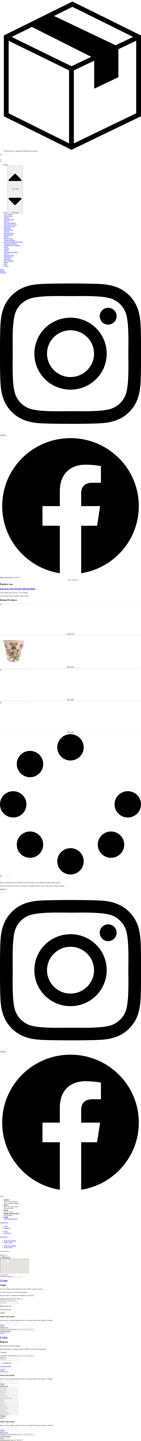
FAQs (5, 1226)
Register (3, 1416)
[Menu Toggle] (1, 160)
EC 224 (70, 667)
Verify (2, 1325)
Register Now (4, 1371)
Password (3, 1357)
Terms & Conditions (10, 1241)
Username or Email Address (8, 1329)
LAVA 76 (70, 634)
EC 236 (70, 700)
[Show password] (19, 1406)
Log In (2, 1313)
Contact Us (7, 1228)
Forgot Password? (5, 1309)
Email (2, 1255)
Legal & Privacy (4, 1237)
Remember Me (6, 1306)
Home (2, 577)
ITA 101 (70, 732)
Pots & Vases (9, 577)
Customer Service (4, 1222)
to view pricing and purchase (17, 588)
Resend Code (4, 1327)
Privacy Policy (8, 1242)
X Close (4, 1280)
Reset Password (5, 1331)
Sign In (2, 1333)
